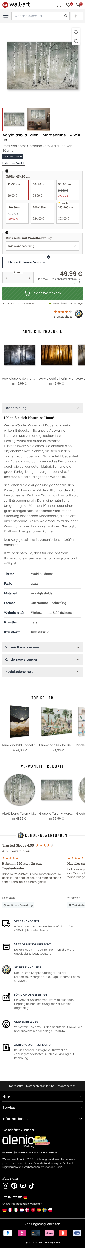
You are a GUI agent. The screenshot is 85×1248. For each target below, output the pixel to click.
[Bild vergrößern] (76, 41)
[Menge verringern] (6, 277)
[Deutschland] (4, 1210)
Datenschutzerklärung (40, 1086)
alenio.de (7, 1152)
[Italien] (16, 1210)
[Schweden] (44, 1210)
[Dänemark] (27, 1210)
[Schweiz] (33, 1210)
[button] (42, 65)
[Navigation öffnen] (6, 16)
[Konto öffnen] (59, 4)
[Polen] (50, 1210)
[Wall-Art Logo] (16, 5)
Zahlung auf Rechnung (32, 1045)
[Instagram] (5, 1186)
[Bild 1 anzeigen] (14, 119)
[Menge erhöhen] (29, 277)
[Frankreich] (10, 1210)
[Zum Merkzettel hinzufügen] (76, 32)
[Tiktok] (31, 1186)
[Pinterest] (14, 1186)
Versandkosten (26, 921)
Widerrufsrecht (66, 1086)
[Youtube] (23, 1186)
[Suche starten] (66, 16)
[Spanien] (39, 1210)
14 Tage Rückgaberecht (32, 944)
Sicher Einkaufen (27, 967)
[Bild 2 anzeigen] (38, 119)
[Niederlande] (22, 1210)
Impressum (16, 1086)
